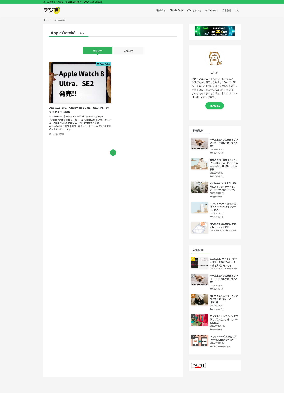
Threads (215, 105)
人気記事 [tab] (128, 50)
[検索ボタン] (237, 10)
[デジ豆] (52, 10)
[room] (214, 115)
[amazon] (219, 115)
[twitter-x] (210, 115)
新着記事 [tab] (97, 50)
